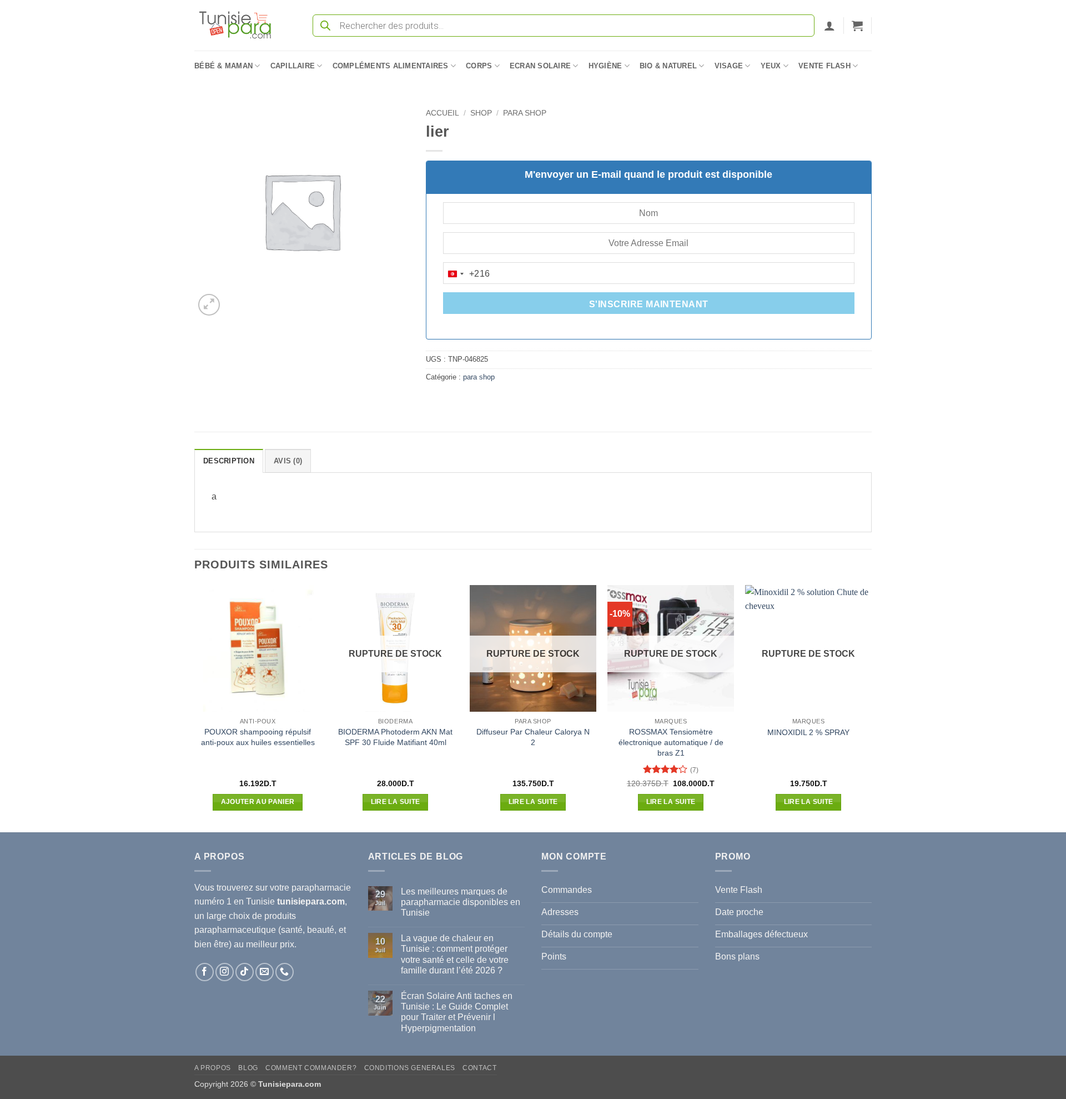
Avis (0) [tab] (288, 461)
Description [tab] (228, 461)
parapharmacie (321, 887)
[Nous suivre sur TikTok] (244, 972)
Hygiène (605, 66)
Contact (479, 1068)
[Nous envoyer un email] (264, 972)
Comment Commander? (310, 1068)
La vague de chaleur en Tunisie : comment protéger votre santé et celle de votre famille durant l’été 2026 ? (455, 954)
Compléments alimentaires (391, 66)
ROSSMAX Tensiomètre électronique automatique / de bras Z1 (671, 742)
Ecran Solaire (540, 66)
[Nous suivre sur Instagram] (224, 972)
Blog (248, 1068)
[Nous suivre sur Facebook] (204, 972)
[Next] (871, 708)
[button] (829, 25)
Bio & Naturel (668, 66)
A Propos (212, 1068)
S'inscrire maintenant (648, 304)
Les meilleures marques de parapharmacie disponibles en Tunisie (460, 902)
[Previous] (195, 708)
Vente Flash (824, 66)
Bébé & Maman (223, 66)
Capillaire (292, 66)
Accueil (442, 113)
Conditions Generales (409, 1068)
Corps (479, 66)
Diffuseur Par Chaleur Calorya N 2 (533, 737)
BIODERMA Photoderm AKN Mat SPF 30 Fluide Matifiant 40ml (395, 737)
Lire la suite (395, 801)
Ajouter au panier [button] (258, 801)
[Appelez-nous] (284, 972)
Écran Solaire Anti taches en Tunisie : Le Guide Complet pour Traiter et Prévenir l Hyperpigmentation (456, 1012)
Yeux (771, 66)
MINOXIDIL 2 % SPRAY (808, 732)
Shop (481, 113)
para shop (524, 113)
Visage (729, 66)
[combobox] (467, 274)
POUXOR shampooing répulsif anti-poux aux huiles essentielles (258, 737)
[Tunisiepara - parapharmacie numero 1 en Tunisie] (240, 25)
